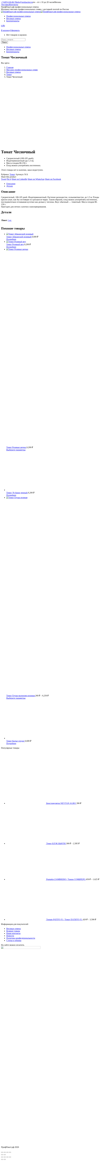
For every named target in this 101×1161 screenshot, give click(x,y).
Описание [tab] (10, 184)
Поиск (4, 42)
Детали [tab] (9, 186)
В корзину (5, 30)
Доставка (5, 4)
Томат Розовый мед (15, 244)
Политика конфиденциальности (20, 938)
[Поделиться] (7, 1152)
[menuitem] (18, 16)
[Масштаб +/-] (2, 1152)
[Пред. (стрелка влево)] (2, 1154)
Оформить (15, 30)
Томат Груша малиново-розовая (20, 695)
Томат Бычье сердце (15, 741)
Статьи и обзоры (13, 940)
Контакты (13, 4)
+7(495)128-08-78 (8, 2)
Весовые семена (13, 928)
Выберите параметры (16, 450)
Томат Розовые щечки (16, 447)
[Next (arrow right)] (5, 1159)
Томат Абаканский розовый (19, 237)
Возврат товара (13, 931)
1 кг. (10, 220)
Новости (10, 936)
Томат (12, 174)
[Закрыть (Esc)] (10, 1152)
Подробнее (11, 239)
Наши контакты (13, 933)
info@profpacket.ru (24, 2)
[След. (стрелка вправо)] (5, 1154)
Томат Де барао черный (17, 493)
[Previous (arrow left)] (2, 1159)
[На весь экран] (5, 1152)
